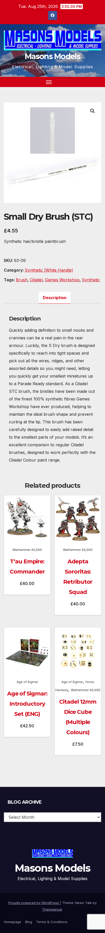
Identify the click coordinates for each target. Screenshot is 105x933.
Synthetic (91, 279)
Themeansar (52, 909)
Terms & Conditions (52, 922)
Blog (28, 922)
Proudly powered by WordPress (34, 903)
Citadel (36, 279)
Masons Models (52, 56)
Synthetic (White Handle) (49, 270)
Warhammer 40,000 (27, 550)
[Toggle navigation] (49, 82)
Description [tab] (55, 297)
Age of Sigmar (27, 682)
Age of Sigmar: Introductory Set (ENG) (27, 703)
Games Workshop (62, 279)
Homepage (12, 922)
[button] (88, 82)
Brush (22, 279)
